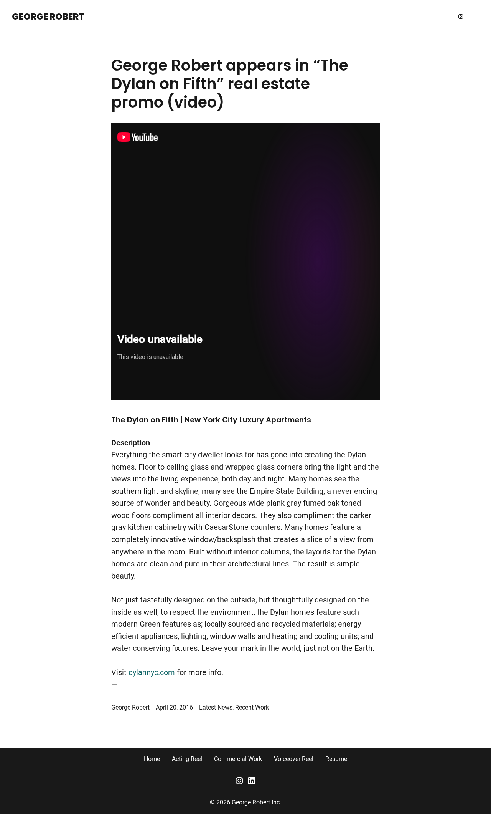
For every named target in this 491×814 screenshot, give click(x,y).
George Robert (48, 16)
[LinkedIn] (251, 780)
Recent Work (252, 707)
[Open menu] (474, 16)
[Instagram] (461, 16)
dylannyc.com (152, 672)
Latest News (215, 707)
